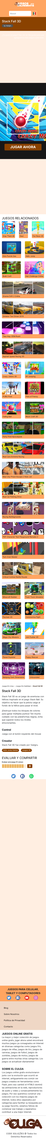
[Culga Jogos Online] (23, 1123)
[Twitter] (13, 776)
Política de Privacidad (14, 1020)
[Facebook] (22, 776)
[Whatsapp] (31, 776)
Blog (6, 1008)
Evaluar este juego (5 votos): (12, 762)
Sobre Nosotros (11, 1014)
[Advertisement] (23, 57)
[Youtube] (27, 998)
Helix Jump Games (10, 750)
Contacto (8, 1026)
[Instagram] (36, 998)
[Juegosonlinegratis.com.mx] (24, 4)
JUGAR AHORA (23, 147)
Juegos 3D (26, 750)
